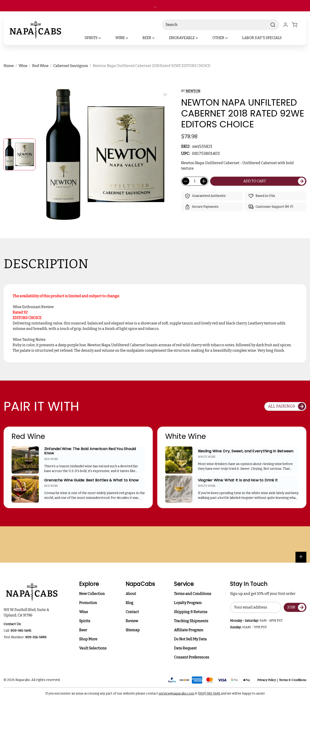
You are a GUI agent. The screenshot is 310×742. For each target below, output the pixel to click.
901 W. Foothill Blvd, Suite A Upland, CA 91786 (27, 612)
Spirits (84, 621)
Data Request (185, 648)
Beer (83, 630)
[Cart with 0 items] (297, 24)
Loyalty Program (188, 603)
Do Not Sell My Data (190, 639)
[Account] (285, 24)
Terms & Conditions (292, 680)
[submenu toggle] (103, 38)
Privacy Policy (266, 680)
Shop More (88, 639)
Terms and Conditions (192, 593)
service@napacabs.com (176, 693)
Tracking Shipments (191, 621)
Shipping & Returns (190, 612)
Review (132, 621)
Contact (132, 612)
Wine (83, 612)
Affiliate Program (188, 630)
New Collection (92, 593)
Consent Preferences (191, 657)
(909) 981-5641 (209, 693)
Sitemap (133, 630)
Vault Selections (93, 648)
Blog (129, 603)
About (131, 593)
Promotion (88, 603)
